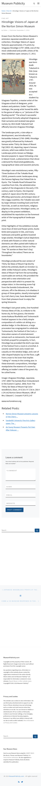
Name (9, 487)
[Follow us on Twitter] (22, 782)
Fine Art (9, 11)
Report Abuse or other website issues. (20, 681)
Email (9, 495)
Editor (6, 30)
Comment (11, 470)
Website (10, 503)
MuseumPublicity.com (16, 776)
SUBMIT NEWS (30, 753)
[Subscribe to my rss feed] (19, 782)
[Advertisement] (20, 556)
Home (3, 11)
